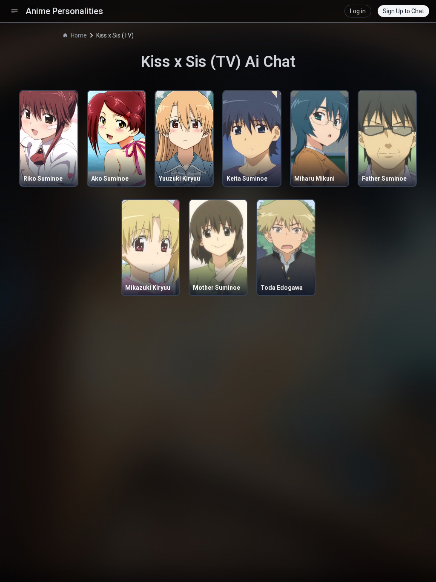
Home (79, 35)
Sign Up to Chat (403, 11)
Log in (358, 11)
